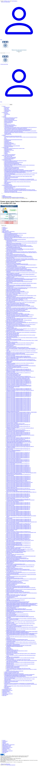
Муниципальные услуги (6, 746)
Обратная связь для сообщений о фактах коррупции (13, 192)
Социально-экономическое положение (10, 117)
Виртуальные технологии (11, 764)
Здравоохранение (7, 151)
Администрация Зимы (4, 64)
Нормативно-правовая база (9, 143)
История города (7, 107)
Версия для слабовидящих (5, 1)
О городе (3, 106)
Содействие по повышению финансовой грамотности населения (15, 160)
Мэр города (6, 113)
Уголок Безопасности (8, 184)
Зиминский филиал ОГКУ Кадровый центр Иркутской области (15, 166)
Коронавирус (6, 183)
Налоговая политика (7, 142)
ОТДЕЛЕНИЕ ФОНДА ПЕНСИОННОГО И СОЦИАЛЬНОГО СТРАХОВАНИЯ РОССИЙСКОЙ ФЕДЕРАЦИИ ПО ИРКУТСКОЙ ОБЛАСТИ (18, 171)
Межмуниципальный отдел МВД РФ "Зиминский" (13, 164)
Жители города (7, 109)
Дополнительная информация (7, 750)
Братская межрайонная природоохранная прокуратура (13, 162)
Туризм (5, 123)
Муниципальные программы (9, 119)
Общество (6, 153)
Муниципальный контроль (8, 158)
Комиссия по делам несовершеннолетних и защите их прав (14, 148)
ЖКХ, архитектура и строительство (8, 155)
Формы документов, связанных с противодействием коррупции (15, 188)
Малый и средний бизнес (8, 121)
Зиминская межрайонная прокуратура (10, 161)
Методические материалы (8, 187)
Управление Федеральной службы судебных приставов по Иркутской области (17, 181)
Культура (5, 152)
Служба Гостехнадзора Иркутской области (11, 167)
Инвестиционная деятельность (9, 124)
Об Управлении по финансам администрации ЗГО (12, 136)
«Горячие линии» (7, 178)
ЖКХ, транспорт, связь (8, 156)
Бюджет (5, 138)
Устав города (6, 108)
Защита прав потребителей (8, 126)
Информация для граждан (6, 159)
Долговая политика (7, 140)
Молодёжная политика (8, 149)
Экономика (4, 116)
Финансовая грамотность (8, 146)
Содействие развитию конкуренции (10, 125)
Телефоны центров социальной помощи (11, 177)
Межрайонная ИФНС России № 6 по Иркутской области (14, 169)
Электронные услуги (7, 134)
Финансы (4, 135)
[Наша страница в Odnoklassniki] (0, 763)
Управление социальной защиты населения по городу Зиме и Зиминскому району (18, 176)
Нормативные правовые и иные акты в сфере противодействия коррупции (17, 186)
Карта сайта (4, 752)
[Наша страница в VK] (1, 763)
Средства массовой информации (9, 154)
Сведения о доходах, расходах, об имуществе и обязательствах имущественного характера (19, 189)
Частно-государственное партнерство (10, 120)
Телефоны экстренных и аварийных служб (11, 168)
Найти (11, 104)
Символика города (7, 110)
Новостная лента (5, 751)
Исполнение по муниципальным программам (12, 145)
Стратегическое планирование (9, 118)
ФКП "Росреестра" (7, 182)
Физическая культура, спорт (9, 150)
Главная (3, 195)
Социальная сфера (5, 147)
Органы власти (5, 112)
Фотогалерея (6, 111)
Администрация (7, 114)
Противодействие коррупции (7, 185)
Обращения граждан (5, 748)
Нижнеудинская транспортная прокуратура (11, 163)
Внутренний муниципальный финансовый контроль (13, 139)
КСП (5, 115)
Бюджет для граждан (7, 144)
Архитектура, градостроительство (10, 157)
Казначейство (6, 141)
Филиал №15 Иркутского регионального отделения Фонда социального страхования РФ (19, 170)
